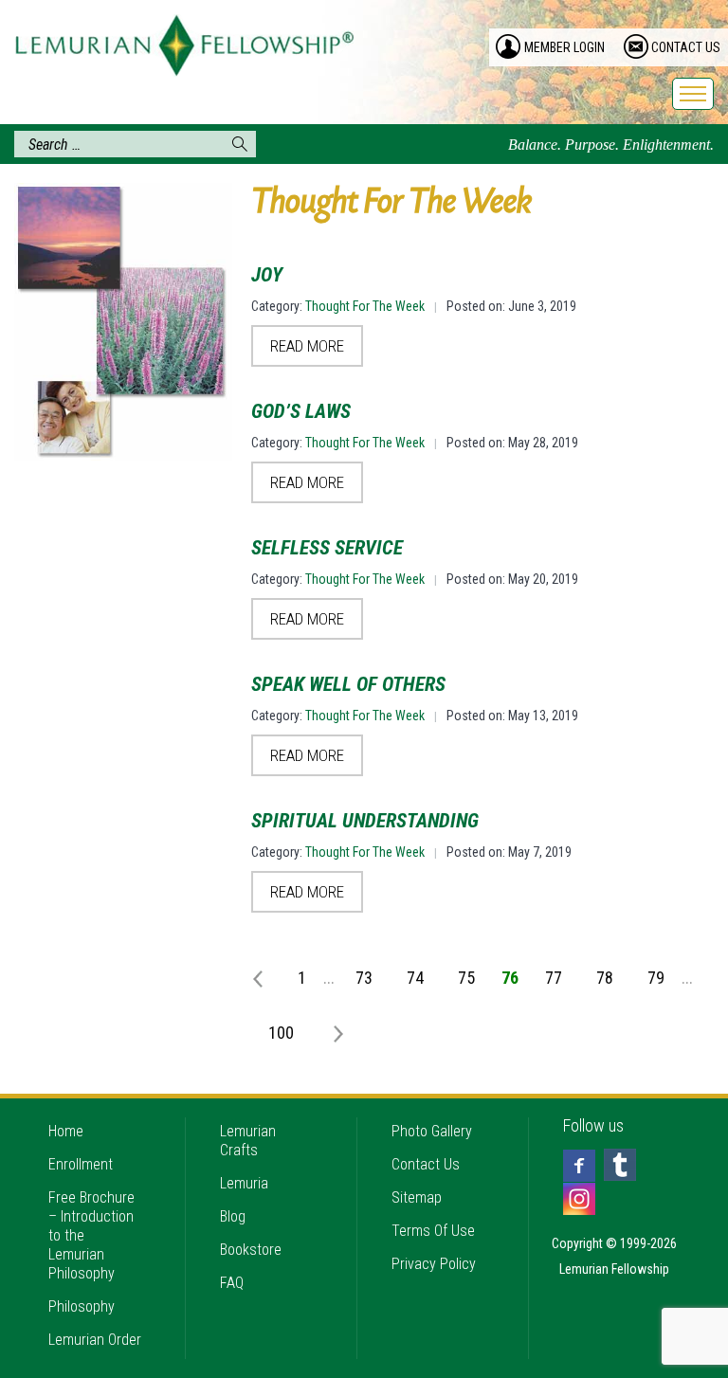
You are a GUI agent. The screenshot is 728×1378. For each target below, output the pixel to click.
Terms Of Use (433, 1231)
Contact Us (425, 1164)
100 (281, 1033)
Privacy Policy (433, 1264)
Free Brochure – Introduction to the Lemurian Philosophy (91, 1235)
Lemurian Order (94, 1340)
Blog (233, 1216)
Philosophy (81, 1306)
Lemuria (244, 1183)
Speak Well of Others (348, 684)
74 (415, 978)
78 (604, 978)
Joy (266, 274)
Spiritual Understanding (365, 820)
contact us (685, 47)
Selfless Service (327, 547)
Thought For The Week (365, 306)
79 (655, 978)
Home (65, 1131)
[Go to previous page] (261, 977)
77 (553, 978)
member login (564, 47)
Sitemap (416, 1197)
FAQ (232, 1283)
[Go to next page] (330, 1032)
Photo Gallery (431, 1131)
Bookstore (251, 1250)
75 (466, 978)
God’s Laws (301, 411)
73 (364, 978)
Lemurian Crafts (248, 1140)
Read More (307, 345)
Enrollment (80, 1164)
